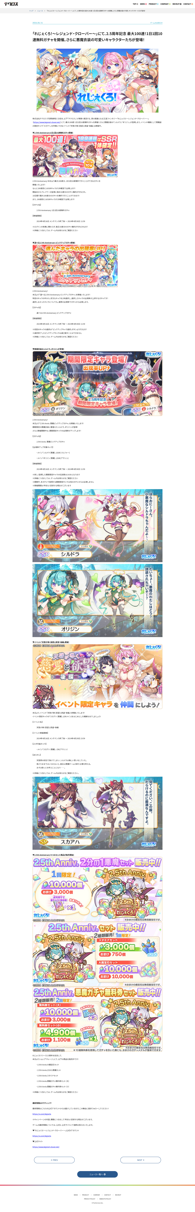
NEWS (142, 4)
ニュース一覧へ (96, 1174)
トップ (31, 11)
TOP (134, 4)
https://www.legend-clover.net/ (46, 122)
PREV (55, 1159)
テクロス (11, 4)
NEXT (139, 1159)
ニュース (40, 11)
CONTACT (187, 4)
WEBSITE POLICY (105, 1199)
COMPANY (164, 4)
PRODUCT (153, 4)
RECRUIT (176, 4)
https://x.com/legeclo (41, 1114)
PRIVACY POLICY (89, 1199)
